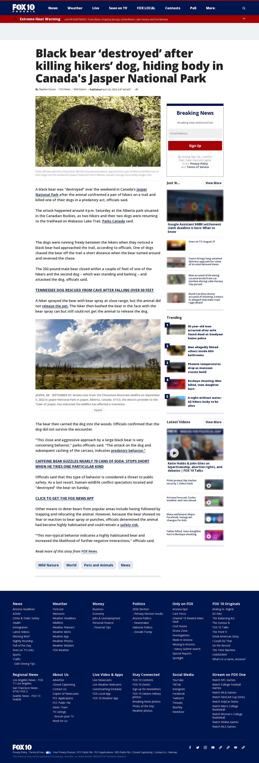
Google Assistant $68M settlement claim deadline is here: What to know (194, 228)
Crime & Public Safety (26, 618)
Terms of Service (198, 167)
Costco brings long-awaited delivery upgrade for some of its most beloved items (205, 261)
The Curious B (221, 623)
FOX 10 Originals (226, 603)
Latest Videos (178, 422)
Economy (98, 613)
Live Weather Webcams (107, 684)
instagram (205, 747)
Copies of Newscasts (66, 693)
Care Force (179, 613)
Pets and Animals (98, 565)
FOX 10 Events (141, 684)
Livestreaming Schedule (107, 689)
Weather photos (142, 710)
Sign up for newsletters (147, 689)
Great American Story (225, 636)
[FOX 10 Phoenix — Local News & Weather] (25, 8)
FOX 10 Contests (143, 680)
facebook (190, 747)
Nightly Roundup (23, 641)
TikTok (177, 684)
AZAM (16, 613)
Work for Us (60, 721)
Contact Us (59, 689)
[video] (195, 444)
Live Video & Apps (108, 674)
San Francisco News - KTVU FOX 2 (26, 689)
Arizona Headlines (24, 609)
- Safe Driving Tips (24, 663)
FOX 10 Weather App (105, 698)
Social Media (183, 674)
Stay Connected (146, 674)
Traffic (17, 659)
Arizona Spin (180, 609)
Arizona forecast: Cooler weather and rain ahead (181, 499)
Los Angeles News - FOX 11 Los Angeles (28, 681)
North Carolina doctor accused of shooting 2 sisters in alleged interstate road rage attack (206, 298)
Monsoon (59, 613)
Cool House (180, 626)
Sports (17, 654)
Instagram (179, 689)
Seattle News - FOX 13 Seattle (26, 697)
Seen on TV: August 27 (202, 241)
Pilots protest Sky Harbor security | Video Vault (182, 482)
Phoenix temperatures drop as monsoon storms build (204, 368)
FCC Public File (62, 702)
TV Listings (59, 712)
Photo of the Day (143, 706)
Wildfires (58, 623)
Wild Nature (80, 89)
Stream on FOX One (229, 674)
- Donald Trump (142, 632)
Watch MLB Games (224, 692)
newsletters (243, 747)
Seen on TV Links (23, 650)
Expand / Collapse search (244, 8)
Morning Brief (21, 636)
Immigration (20, 627)
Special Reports (182, 653)
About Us (60, 674)
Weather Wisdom (63, 645)
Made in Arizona (182, 640)
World (71, 565)
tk (220, 747)
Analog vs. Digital (222, 609)
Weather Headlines (64, 618)
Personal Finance (103, 623)
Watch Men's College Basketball (225, 707)
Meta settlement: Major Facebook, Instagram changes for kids (181, 517)
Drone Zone (180, 630)
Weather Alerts (62, 632)
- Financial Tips (102, 627)
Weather (60, 603)
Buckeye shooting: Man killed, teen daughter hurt (204, 385)
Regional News (25, 674)
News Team (60, 707)
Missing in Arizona (184, 644)
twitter (198, 747)
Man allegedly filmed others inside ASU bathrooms (203, 351)
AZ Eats (217, 613)
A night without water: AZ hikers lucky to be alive (204, 401)
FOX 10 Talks (220, 627)
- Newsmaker (141, 623)
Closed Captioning (64, 684)
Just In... (173, 183)
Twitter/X (178, 698)
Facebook (179, 693)
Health (17, 623)
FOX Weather (61, 650)
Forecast (58, 609)
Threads (178, 702)
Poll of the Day (22, 645)
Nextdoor (178, 712)
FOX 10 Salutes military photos (147, 695)
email (236, 747)
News (125, 565)
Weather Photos (63, 641)
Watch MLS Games (224, 726)
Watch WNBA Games (225, 722)
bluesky (228, 747)
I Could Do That (222, 641)
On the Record (221, 645)
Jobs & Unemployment (106, 618)
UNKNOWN (219, 654)
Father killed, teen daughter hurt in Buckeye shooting (184, 532)
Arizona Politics (142, 618)
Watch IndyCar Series (225, 701)
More (210, 8)
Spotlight (178, 658)
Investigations (181, 635)
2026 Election (141, 609)
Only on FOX (183, 603)
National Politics (142, 627)
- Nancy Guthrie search (187, 649)
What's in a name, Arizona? (229, 659)
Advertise (58, 680)
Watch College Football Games (226, 686)
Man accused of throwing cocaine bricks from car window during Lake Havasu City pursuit (206, 280)
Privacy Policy (199, 164)
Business (98, 609)
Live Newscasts (102, 680)
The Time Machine (223, 650)
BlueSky (177, 707)
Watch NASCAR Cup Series (228, 697)
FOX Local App (102, 693)
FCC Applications (63, 698)
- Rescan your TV (63, 716)
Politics (139, 603)
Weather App (61, 636)
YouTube (178, 680)
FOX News (64, 89)
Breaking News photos (147, 701)
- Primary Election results (148, 613)
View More (214, 183)
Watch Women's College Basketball (227, 715)
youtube (213, 747)
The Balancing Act (223, 618)
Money (98, 603)
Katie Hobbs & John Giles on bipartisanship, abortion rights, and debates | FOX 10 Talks (195, 467)
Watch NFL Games (223, 680)
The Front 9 (219, 632)
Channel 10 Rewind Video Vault (188, 619)
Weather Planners (64, 627)
